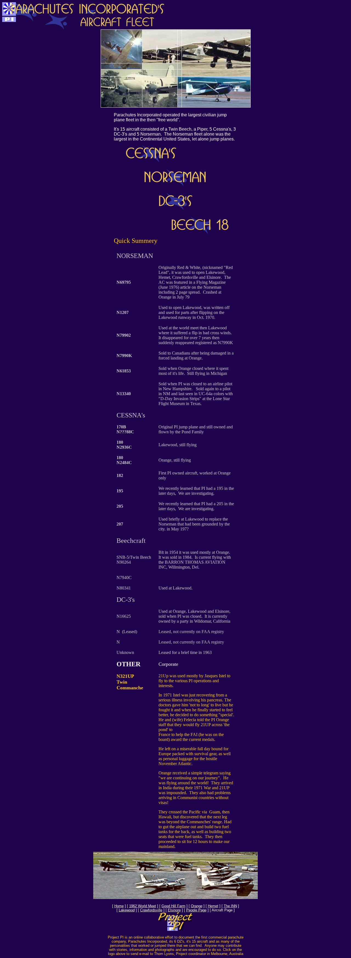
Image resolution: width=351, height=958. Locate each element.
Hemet (213, 906)
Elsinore (174, 910)
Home (119, 906)
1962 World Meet (142, 906)
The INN (230, 906)
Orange (196, 906)
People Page (196, 910)
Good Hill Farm (173, 906)
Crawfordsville (151, 910)
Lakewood (127, 910)
